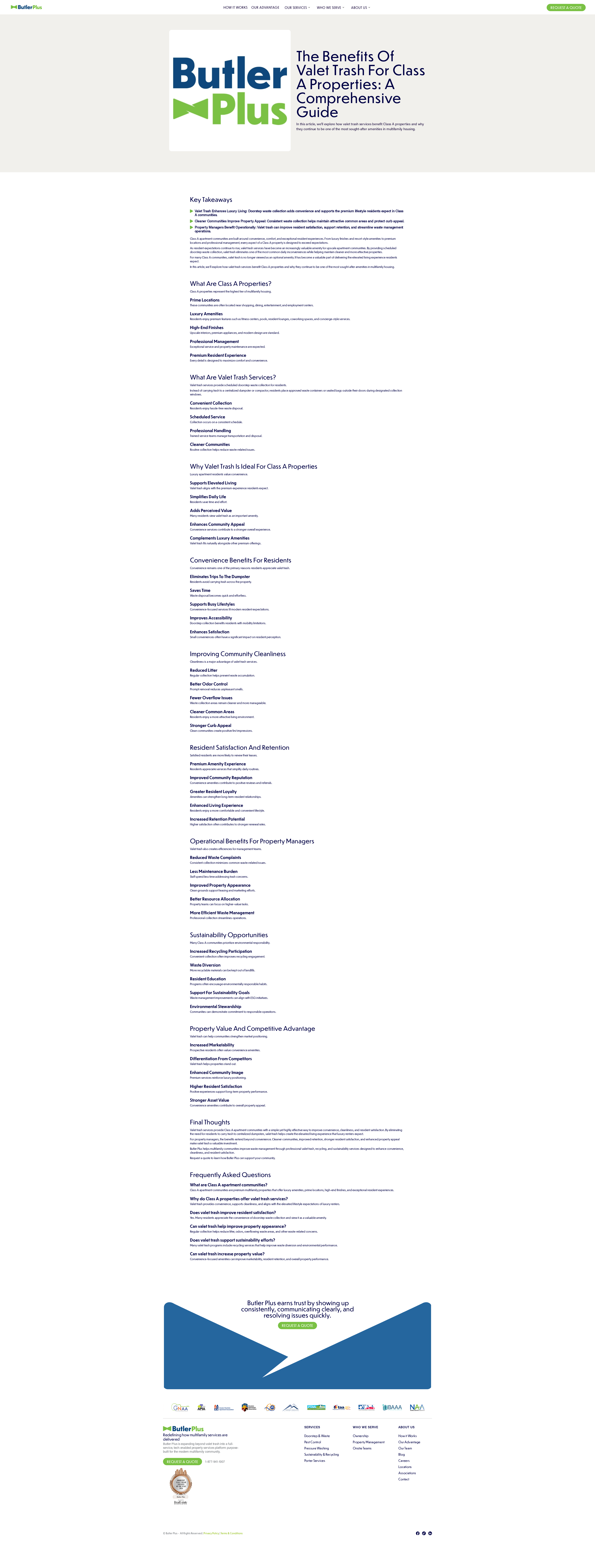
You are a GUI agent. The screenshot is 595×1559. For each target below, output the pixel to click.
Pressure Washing (316, 1448)
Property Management (368, 1442)
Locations (405, 1467)
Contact (403, 1479)
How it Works (407, 1436)
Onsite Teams (362, 1448)
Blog (401, 1454)
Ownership (360, 1436)
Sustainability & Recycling (321, 1454)
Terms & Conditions (232, 1533)
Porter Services (314, 1460)
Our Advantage (409, 1442)
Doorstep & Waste (317, 1436)
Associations (407, 1473)
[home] (18, 7)
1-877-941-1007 (215, 1462)
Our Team (405, 1448)
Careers (404, 1460)
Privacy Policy (211, 1533)
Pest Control (312, 1442)
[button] (297, 7)
